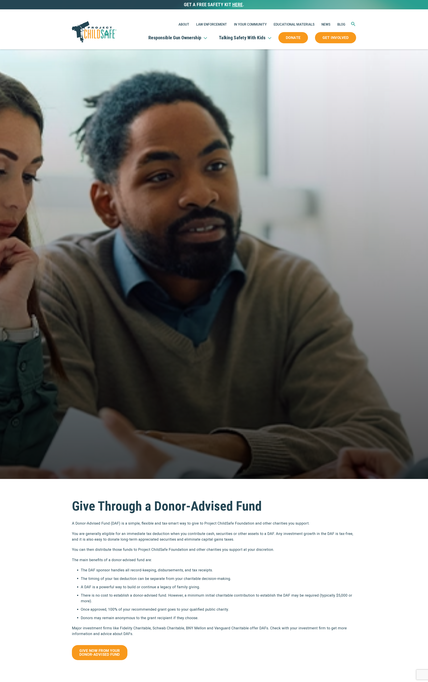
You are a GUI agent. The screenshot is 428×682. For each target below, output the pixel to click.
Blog (341, 24)
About (183, 24)
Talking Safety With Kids (242, 37)
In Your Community (250, 24)
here (237, 4)
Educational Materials (294, 24)
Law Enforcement (211, 24)
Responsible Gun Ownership (174, 37)
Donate (293, 37)
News (326, 24)
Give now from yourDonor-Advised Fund (99, 652)
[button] (353, 26)
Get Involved (336, 37)
